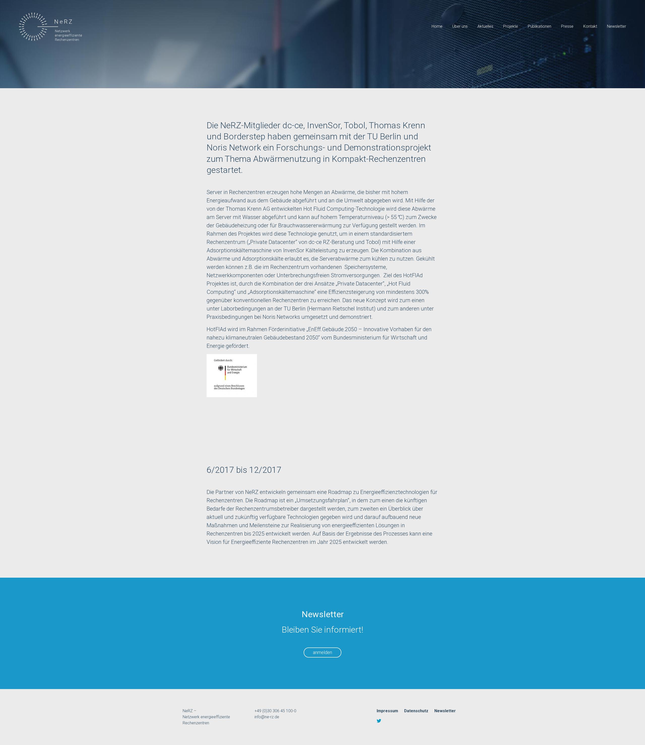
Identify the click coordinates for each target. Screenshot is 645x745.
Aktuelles (485, 26)
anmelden (322, 652)
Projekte (510, 26)
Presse (567, 26)
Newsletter (616, 26)
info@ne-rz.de (266, 717)
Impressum (387, 710)
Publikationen (539, 26)
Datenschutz (416, 710)
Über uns (460, 26)
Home (437, 26)
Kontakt (590, 26)
